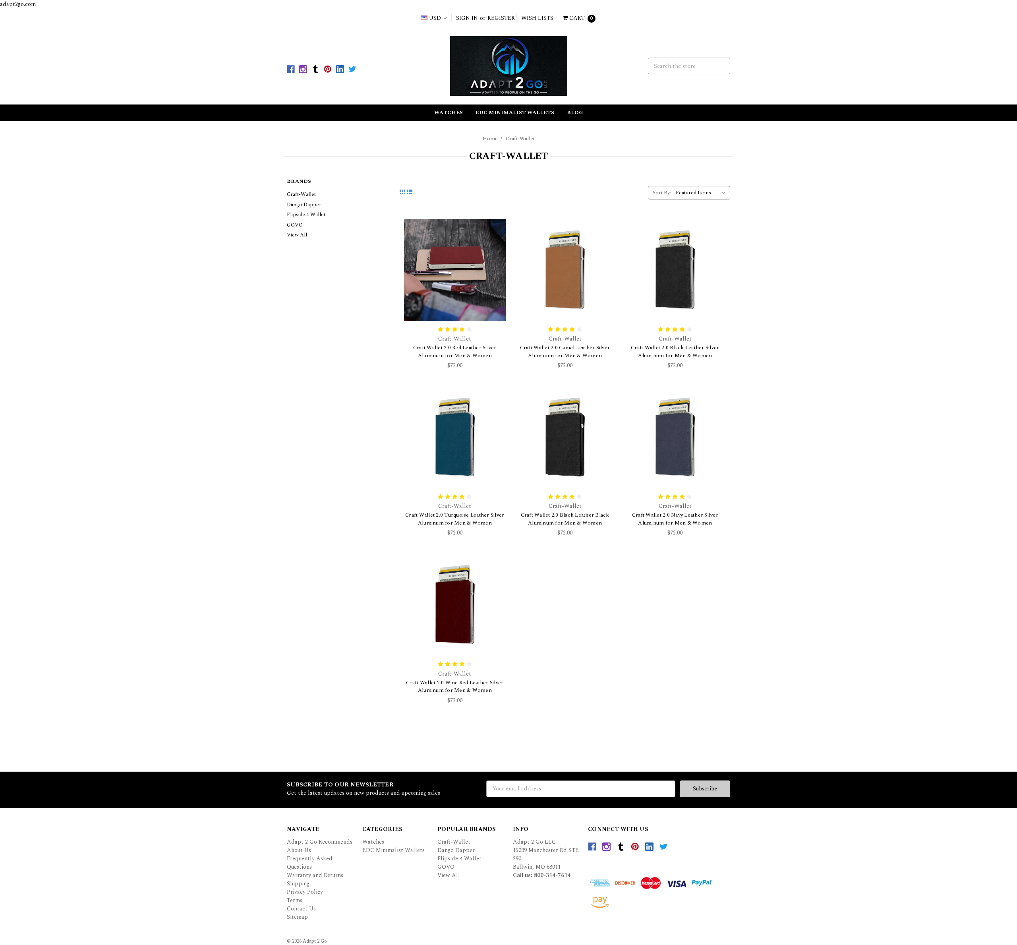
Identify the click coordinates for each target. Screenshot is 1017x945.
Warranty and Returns (315, 875)
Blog (575, 112)
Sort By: (662, 193)
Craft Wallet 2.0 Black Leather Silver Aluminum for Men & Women (675, 352)
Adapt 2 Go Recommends (319, 842)
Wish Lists (537, 18)
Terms (294, 900)
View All (297, 235)
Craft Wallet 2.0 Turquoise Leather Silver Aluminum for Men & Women (454, 519)
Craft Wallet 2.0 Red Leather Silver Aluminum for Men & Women (455, 352)
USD (435, 18)
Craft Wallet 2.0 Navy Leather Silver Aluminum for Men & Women (675, 519)
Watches (448, 112)
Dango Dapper (304, 205)
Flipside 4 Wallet (306, 215)
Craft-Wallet (520, 139)
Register (501, 18)
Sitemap (297, 917)
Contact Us (301, 908)
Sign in (467, 18)
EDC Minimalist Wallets (515, 112)
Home (490, 139)
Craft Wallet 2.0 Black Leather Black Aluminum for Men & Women (565, 519)
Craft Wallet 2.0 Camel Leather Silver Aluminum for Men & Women (565, 352)
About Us (299, 850)
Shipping (298, 883)
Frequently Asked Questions (310, 862)
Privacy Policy (305, 892)
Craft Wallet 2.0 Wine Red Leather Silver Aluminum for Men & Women (454, 687)
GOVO (295, 225)
